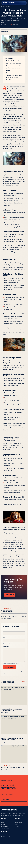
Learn (8, 6)
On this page (5, 31)
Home (3, 6)
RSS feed (17, 826)
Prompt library (18, 820)
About (2, 834)
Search (16, 824)
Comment (11, 655)
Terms (8, 836)
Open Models (4, 826)
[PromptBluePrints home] (8, 3)
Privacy (3, 836)
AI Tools (3, 824)
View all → (24, 681)
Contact (9, 834)
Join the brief (5, 799)
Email (9, 640)
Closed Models (5, 828)
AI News (3, 820)
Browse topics (18, 822)
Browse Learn (10, 594)
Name (4, 630)
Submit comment (9, 667)
